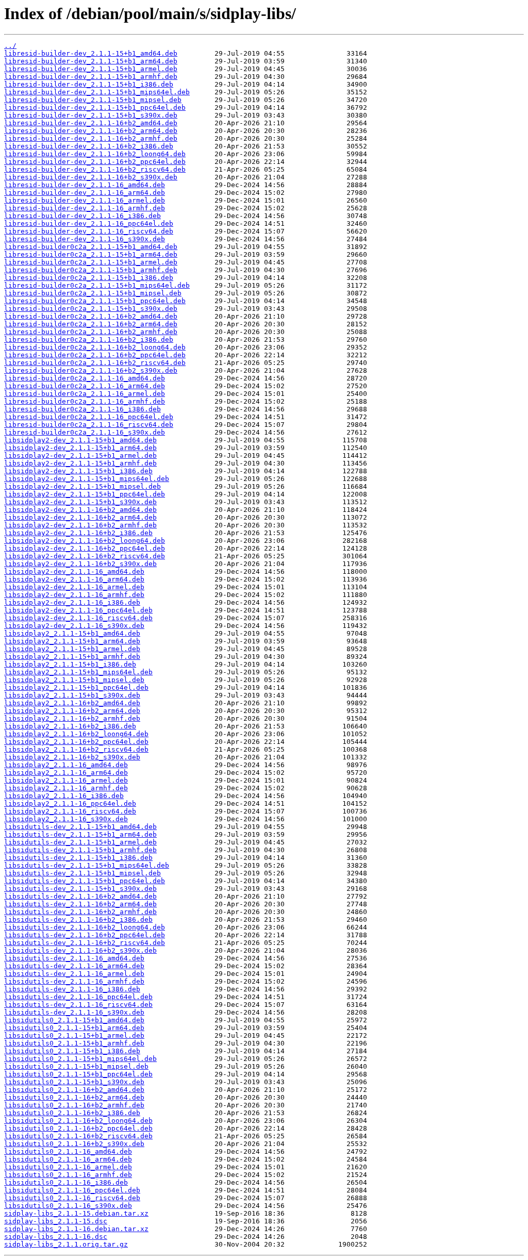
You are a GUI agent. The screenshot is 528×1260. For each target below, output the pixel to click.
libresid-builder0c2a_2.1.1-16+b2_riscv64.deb (95, 363)
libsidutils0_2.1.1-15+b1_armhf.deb (74, 1043)
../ (10, 45)
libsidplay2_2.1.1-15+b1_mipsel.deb (74, 680)
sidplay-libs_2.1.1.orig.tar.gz (66, 1244)
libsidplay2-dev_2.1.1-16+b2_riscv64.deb (84, 556)
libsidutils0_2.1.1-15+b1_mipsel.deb (76, 1066)
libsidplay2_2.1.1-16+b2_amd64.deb (72, 703)
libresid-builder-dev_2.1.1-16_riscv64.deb (88, 231)
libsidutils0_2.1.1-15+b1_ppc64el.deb (78, 1074)
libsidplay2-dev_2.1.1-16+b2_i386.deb (78, 533)
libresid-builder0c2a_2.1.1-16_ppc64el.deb (88, 417)
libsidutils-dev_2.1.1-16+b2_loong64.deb (84, 927)
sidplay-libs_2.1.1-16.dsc (55, 1236)
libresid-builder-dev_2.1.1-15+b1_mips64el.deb (97, 92)
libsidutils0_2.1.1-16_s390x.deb (68, 1205)
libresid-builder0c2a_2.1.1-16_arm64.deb (84, 386)
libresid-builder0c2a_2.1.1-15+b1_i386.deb (88, 277)
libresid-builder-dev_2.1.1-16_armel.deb (84, 200)
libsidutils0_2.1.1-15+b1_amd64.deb (74, 1020)
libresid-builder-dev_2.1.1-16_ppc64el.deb (88, 223)
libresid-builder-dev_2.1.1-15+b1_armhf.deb (90, 76)
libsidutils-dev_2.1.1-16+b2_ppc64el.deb (84, 935)
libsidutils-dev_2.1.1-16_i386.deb (72, 989)
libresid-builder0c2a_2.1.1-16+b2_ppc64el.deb (95, 355)
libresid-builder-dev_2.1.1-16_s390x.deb (84, 239)
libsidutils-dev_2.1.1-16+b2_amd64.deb (80, 896)
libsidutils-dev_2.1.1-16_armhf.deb (74, 981)
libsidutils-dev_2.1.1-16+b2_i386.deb (78, 919)
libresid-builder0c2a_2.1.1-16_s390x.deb (84, 432)
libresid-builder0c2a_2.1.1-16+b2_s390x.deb (90, 370)
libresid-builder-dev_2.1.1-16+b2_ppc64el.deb (95, 161)
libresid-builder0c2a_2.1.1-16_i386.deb (82, 409)
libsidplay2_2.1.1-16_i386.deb (64, 796)
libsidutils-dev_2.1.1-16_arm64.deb (74, 966)
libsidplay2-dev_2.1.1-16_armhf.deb (74, 595)
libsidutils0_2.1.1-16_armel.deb (68, 1167)
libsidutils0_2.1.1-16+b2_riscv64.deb (78, 1136)
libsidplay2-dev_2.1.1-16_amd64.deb (74, 571)
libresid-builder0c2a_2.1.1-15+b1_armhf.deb (90, 270)
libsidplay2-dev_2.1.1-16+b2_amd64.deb (80, 509)
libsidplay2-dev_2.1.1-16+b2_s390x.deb (80, 564)
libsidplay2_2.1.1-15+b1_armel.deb (72, 649)
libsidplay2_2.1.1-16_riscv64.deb (70, 811)
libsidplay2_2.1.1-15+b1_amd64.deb (72, 633)
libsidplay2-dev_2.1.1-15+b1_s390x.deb (80, 502)
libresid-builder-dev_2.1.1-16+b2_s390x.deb (90, 177)
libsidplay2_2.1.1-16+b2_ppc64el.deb (76, 741)
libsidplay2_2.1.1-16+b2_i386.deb (70, 726)
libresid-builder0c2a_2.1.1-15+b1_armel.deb (90, 262)
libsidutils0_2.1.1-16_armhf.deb (68, 1175)
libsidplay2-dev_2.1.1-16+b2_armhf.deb (80, 525)
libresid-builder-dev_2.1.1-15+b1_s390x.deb (90, 115)
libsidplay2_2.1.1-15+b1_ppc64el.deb (76, 687)
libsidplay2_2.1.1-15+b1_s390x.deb (72, 695)
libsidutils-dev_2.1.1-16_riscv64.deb (78, 1004)
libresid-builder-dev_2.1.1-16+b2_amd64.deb (90, 123)
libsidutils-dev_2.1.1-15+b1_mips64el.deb (86, 865)
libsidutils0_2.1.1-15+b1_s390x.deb (74, 1082)
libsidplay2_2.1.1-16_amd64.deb (66, 765)
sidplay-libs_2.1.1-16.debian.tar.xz (76, 1229)
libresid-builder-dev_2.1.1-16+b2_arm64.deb (90, 131)
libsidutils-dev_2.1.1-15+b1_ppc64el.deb (84, 881)
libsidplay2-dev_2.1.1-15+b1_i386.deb (78, 471)
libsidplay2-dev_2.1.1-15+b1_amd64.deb (80, 440)
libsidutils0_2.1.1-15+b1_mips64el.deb (80, 1059)
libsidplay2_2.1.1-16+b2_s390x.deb (72, 757)
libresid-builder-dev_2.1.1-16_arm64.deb (84, 192)
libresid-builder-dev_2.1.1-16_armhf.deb (84, 208)
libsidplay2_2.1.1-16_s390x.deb (66, 819)
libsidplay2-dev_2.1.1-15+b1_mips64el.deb (86, 479)
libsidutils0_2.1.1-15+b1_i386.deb (72, 1051)
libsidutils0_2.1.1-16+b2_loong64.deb (78, 1120)
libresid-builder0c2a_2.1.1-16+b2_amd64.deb (90, 316)
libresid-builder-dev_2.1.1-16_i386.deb (82, 216)
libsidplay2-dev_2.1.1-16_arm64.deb (74, 579)
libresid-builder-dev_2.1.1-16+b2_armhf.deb (90, 138)
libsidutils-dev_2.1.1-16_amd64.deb (74, 958)
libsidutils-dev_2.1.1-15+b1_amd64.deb (80, 827)
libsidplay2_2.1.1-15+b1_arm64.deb (72, 641)
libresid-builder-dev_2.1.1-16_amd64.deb (84, 185)
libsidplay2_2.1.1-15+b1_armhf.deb (72, 656)
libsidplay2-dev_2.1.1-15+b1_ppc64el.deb (84, 494)
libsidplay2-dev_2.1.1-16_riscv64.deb (78, 618)
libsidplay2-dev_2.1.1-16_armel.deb (74, 587)
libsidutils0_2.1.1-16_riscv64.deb (72, 1198)
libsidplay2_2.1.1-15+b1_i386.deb (70, 664)
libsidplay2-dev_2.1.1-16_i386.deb (72, 602)
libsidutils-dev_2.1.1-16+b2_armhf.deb (80, 912)
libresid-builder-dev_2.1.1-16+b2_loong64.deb (95, 154)
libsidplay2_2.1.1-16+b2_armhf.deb (72, 718)
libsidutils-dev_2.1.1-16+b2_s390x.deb (80, 950)
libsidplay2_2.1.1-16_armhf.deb (66, 788)
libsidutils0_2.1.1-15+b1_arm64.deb (74, 1028)
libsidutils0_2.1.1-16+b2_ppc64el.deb (78, 1128)
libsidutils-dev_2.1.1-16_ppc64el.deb (78, 997)
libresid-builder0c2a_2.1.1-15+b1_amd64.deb (90, 247)
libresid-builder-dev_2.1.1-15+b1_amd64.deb (90, 53)
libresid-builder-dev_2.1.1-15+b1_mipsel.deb (93, 100)
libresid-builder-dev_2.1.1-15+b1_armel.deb (90, 69)
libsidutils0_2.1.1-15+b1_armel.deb (74, 1035)
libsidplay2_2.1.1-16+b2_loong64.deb (76, 734)
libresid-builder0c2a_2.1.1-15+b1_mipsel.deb (93, 293)
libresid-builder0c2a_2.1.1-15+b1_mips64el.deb (97, 285)
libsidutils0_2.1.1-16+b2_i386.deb (72, 1113)
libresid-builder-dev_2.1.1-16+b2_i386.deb (88, 146)
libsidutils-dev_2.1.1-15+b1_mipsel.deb (82, 873)
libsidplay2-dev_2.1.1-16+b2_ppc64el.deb (84, 548)
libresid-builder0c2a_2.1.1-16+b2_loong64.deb (95, 347)
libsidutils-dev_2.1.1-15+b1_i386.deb (78, 857)
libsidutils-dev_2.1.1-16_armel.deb (74, 973)
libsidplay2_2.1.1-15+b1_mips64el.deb (78, 672)
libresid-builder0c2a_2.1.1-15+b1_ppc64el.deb (95, 301)
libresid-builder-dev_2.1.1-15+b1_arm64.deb (90, 61)
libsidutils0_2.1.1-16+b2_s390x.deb (74, 1144)
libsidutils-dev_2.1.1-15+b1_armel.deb (80, 842)
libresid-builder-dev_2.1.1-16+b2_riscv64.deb (95, 169)
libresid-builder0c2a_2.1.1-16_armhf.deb (84, 401)
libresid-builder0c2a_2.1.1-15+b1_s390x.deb (90, 308)
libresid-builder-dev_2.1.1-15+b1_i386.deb (88, 84)
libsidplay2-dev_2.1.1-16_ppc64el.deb (78, 610)
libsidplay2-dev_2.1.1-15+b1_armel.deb (80, 455)
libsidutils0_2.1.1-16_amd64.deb (68, 1151)
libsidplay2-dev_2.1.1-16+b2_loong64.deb (84, 540)
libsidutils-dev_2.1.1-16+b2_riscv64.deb (84, 943)
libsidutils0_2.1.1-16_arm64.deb (68, 1159)
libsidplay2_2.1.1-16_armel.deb (66, 780)
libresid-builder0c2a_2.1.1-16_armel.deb (84, 393)
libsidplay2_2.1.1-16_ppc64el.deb (70, 803)
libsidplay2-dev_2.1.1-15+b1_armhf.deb (80, 463)
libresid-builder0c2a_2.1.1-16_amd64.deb (84, 378)
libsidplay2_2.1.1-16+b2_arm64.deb (72, 711)
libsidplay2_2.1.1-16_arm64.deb (66, 772)
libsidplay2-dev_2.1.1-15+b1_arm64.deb (80, 448)
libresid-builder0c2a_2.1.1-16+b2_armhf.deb (90, 332)
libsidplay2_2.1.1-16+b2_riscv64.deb (76, 749)
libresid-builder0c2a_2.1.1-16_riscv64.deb (88, 424)
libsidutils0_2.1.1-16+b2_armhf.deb (74, 1105)
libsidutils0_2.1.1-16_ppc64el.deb (72, 1190)
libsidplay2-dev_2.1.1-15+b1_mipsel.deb (82, 486)
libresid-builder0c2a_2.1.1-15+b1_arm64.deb (90, 254)
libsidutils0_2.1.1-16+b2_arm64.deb (74, 1097)
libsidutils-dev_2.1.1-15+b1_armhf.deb (80, 850)
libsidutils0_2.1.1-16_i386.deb (66, 1182)
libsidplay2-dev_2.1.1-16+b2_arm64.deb (80, 517)
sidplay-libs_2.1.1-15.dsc (55, 1221)
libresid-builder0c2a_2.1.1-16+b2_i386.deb (88, 339)
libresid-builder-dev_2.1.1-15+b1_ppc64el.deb (95, 107)
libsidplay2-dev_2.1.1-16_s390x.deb (74, 625)
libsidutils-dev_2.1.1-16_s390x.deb (74, 1012)
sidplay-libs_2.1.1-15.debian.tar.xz (76, 1213)
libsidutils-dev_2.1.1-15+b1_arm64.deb (80, 834)
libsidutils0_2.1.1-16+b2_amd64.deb (74, 1089)
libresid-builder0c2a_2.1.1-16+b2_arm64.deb (90, 324)
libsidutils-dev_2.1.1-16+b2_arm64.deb (80, 904)
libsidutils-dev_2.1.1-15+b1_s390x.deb (80, 888)
